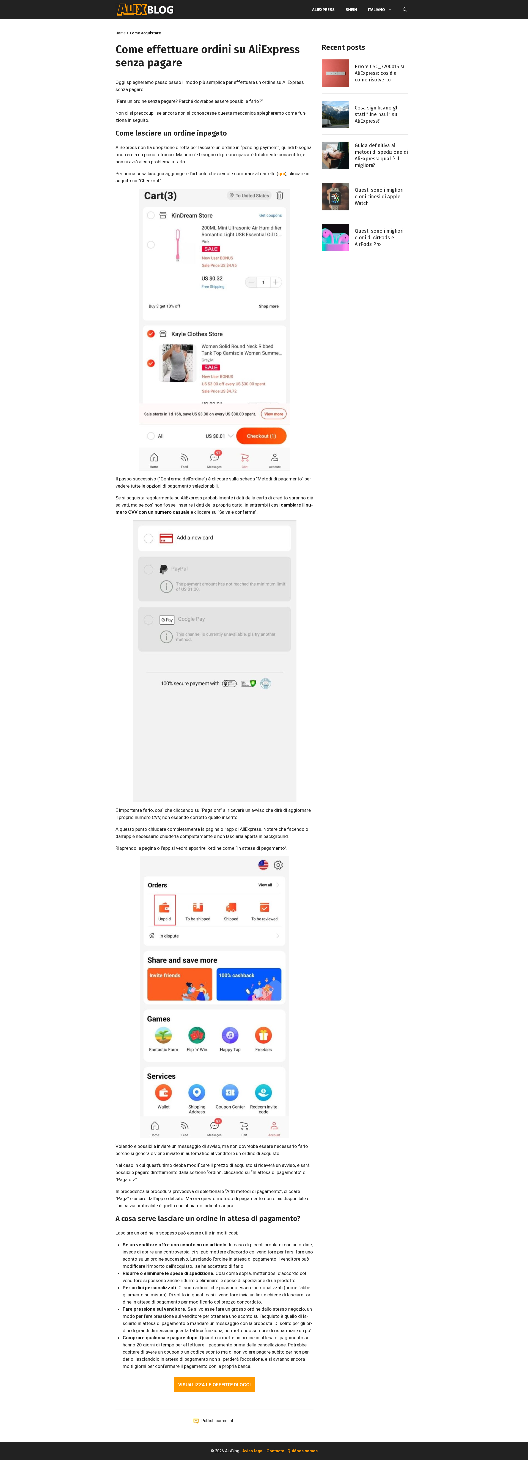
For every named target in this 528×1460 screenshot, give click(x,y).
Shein (351, 9)
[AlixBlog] (145, 9)
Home (121, 33)
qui (281, 173)
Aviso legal (252, 1450)
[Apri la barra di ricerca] (405, 9)
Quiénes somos (302, 1450)
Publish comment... (219, 1420)
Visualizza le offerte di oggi (214, 1384)
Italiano (376, 9)
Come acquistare (145, 33)
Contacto (275, 1450)
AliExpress (323, 9)
